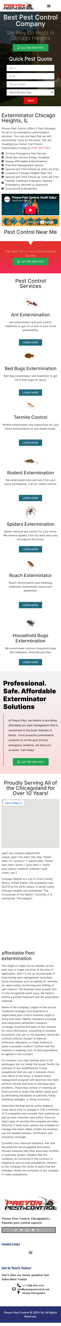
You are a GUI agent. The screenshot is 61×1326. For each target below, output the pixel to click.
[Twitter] (22, 1230)
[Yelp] (40, 1230)
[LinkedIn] (28, 1230)
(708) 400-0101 (40, 148)
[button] (49, 5)
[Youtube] (34, 1230)
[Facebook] (17, 1230)
